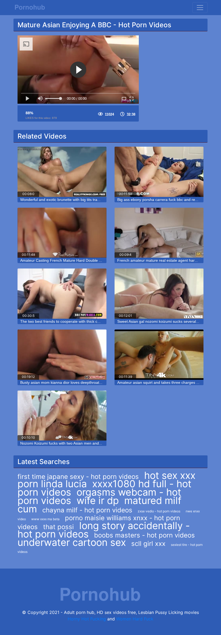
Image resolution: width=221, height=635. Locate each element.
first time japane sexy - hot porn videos (78, 477)
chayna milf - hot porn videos (87, 510)
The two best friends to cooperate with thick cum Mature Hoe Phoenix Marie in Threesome (97, 321)
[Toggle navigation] (200, 7)
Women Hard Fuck (134, 618)
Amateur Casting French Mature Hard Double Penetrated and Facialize (80, 260)
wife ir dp (98, 500)
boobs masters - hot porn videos (144, 535)
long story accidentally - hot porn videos (104, 530)
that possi (58, 527)
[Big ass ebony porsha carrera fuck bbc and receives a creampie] (159, 172)
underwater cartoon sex (72, 542)
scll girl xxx (148, 543)
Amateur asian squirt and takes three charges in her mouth (167, 382)
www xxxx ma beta (45, 519)
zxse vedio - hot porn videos (159, 511)
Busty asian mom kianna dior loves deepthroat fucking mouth (72, 382)
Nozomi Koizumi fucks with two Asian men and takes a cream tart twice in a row (87, 443)
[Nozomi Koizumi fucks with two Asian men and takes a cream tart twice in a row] (62, 416)
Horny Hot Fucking (87, 618)
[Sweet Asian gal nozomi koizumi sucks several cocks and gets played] (159, 293)
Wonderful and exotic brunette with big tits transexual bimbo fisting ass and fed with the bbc (98, 199)
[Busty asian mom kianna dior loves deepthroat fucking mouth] (62, 355)
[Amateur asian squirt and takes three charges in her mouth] (159, 355)
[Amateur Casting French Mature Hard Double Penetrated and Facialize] (62, 233)
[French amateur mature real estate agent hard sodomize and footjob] (159, 233)
